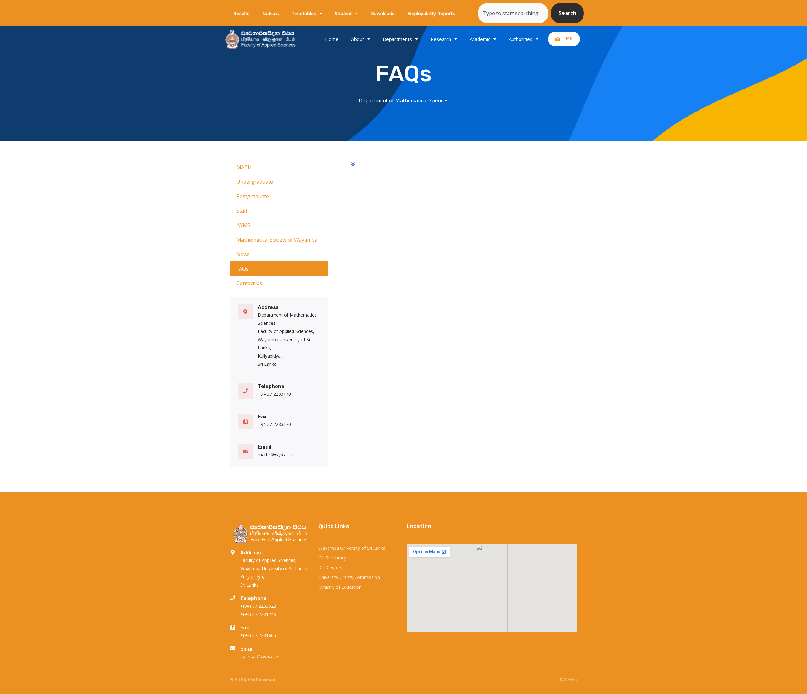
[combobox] (513, 13)
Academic (480, 39)
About (357, 39)
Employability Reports (431, 13)
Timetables (304, 13)
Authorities (520, 39)
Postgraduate (252, 196)
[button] (463, 161)
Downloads (382, 13)
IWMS (243, 225)
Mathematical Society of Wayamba (276, 239)
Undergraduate (254, 181)
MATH (244, 167)
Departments (397, 39)
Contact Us (249, 283)
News (243, 254)
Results (241, 13)
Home (332, 39)
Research (441, 39)
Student (343, 13)
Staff (241, 210)
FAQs (242, 268)
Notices (270, 13)
